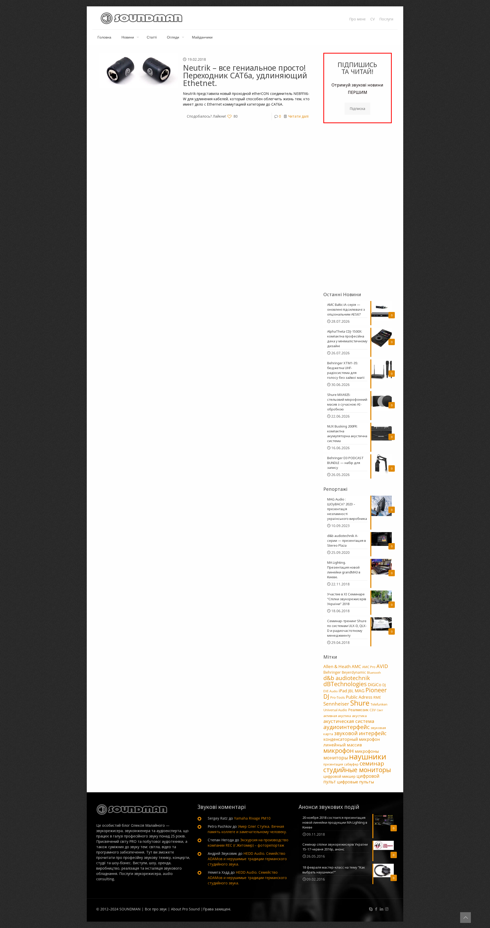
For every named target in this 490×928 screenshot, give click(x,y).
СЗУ (373, 710)
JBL (351, 690)
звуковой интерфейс (360, 733)
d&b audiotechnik (346, 678)
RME (377, 697)
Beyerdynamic (354, 672)
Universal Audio (335, 710)
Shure (360, 703)
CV (372, 19)
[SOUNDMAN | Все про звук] (141, 17)
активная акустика (337, 716)
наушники (367, 756)
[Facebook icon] (376, 908)
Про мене (357, 19)
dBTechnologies (345, 684)
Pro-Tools (337, 697)
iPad (343, 691)
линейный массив (342, 745)
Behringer (332, 672)
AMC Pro (368, 666)
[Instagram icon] (387, 908)
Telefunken (379, 704)
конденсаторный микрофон (351, 739)
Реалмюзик (358, 709)
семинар (372, 763)
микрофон (338, 750)
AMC (356, 666)
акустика (359, 715)
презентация (333, 764)
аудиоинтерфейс (346, 727)
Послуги (386, 19)
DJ (384, 684)
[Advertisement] (357, 207)
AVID (382, 666)
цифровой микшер (339, 776)
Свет (380, 710)
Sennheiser (336, 703)
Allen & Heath (337, 666)
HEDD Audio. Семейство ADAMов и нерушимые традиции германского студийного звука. (247, 859)
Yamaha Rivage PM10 (252, 818)
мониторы (335, 758)
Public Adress (359, 697)
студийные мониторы (357, 769)
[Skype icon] (371, 908)
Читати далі (298, 116)
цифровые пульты (355, 782)
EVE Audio (330, 691)
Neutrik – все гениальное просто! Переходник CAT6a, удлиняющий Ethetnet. (245, 75)
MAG (359, 690)
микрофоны (367, 751)
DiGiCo (374, 684)
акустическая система (348, 721)
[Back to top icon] (465, 917)
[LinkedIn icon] (381, 908)
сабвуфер (351, 764)
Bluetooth (374, 672)
